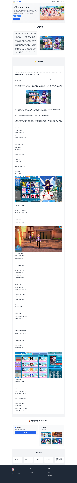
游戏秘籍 (58, 1)
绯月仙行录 (50, 475)
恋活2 (49, 472)
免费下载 (62, 1)
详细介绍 (53, 1)
